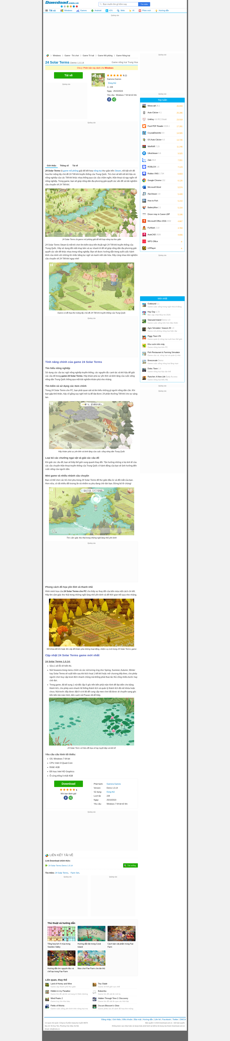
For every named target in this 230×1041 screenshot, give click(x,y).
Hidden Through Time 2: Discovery (113, 998)
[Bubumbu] (94, 992)
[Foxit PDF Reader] (144, 126)
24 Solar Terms (61, 873)
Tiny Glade (102, 984)
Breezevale (155, 360)
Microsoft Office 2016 (159, 222)
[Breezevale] (144, 362)
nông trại (98, 171)
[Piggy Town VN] (144, 337)
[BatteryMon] (144, 207)
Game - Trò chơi (72, 55)
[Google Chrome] (144, 180)
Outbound (153, 304)
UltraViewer (154, 153)
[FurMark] (144, 228)
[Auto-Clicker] (144, 112)
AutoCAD (154, 234)
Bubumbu (102, 991)
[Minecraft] (144, 106)
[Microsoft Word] (144, 187)
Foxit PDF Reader (159, 126)
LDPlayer (152, 248)
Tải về (75, 165)
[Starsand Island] (144, 321)
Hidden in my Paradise (60, 991)
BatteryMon (154, 207)
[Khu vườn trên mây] (144, 345)
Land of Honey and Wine (61, 984)
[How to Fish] (144, 201)
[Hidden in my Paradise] (47, 992)
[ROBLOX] (144, 167)
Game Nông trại (123, 55)
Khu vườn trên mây (156, 344)
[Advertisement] (115, 35)
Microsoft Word (157, 188)
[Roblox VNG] (144, 173)
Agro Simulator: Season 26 (161, 328)
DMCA (183, 1019)
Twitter (175, 1019)
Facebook (166, 1019)
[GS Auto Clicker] (144, 140)
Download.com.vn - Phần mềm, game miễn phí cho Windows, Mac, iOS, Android (62, 4)
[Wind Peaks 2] (47, 999)
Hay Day (154, 312)
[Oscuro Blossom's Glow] (94, 1006)
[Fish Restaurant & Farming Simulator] (144, 354)
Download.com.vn (47, 55)
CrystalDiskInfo (156, 133)
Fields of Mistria (57, 1005)
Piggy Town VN (154, 336)
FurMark (153, 228)
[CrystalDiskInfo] (144, 133)
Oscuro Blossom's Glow (108, 1005)
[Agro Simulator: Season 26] (144, 329)
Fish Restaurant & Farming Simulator (164, 352)
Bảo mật (137, 1019)
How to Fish (153, 201)
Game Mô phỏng (105, 55)
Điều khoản (127, 1019)
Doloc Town (154, 368)
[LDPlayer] (144, 248)
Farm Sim (75, 873)
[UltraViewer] (144, 153)
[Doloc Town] (144, 370)
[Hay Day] (144, 313)
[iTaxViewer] (144, 194)
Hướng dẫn (148, 1019)
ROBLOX (153, 167)
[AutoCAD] (144, 234)
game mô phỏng (70, 171)
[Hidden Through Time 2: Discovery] (94, 999)
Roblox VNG (156, 173)
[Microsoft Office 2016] (144, 221)
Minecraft (154, 106)
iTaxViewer (154, 194)
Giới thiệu (116, 1019)
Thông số (64, 165)
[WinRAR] (144, 146)
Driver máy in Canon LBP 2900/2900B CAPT (159, 215)
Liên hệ (157, 1019)
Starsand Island (159, 320)
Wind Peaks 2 (57, 998)
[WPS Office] (144, 241)
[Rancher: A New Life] (144, 378)
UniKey (157, 120)
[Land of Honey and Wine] (47, 985)
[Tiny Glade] (94, 985)
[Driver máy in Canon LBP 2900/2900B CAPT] (144, 214)
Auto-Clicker (155, 112)
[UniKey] (144, 119)
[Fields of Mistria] (47, 1006)
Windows (57, 55)
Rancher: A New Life (162, 376)
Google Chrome (156, 180)
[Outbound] (144, 305)
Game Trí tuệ (88, 55)
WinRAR (153, 146)
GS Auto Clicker (156, 139)
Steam (118, 171)
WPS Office (153, 241)
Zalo (152, 160)
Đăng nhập (106, 1019)
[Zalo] (144, 160)
